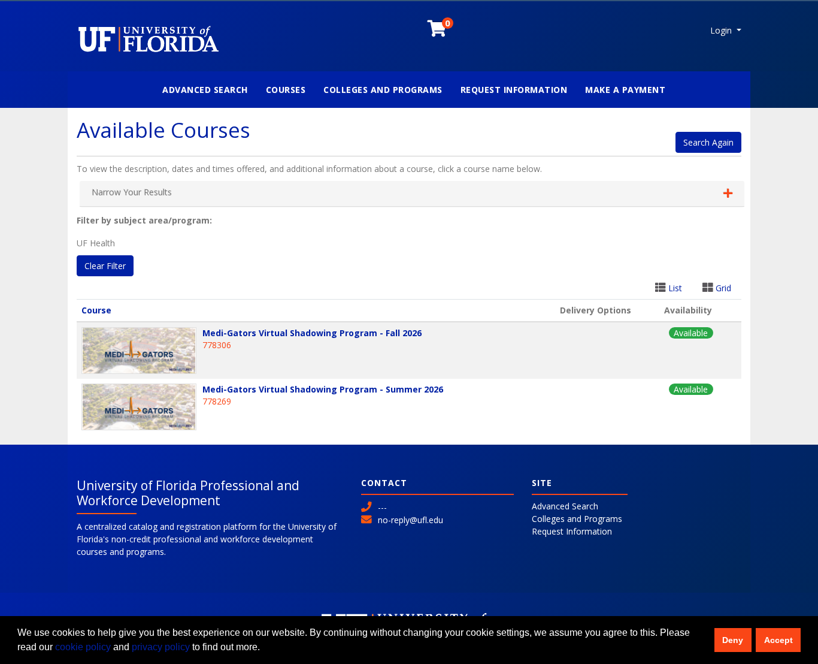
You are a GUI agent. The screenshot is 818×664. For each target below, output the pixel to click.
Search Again (708, 142)
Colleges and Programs (383, 89)
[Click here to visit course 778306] (141, 350)
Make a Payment (625, 89)
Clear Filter (105, 265)
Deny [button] (732, 640)
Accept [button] (778, 640)
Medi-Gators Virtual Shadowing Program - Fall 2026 (312, 333)
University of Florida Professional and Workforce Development (188, 493)
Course (96, 310)
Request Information (514, 89)
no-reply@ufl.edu (410, 520)
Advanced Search (205, 89)
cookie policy (83, 647)
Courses (286, 89)
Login (722, 30)
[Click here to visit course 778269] (141, 407)
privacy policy (161, 647)
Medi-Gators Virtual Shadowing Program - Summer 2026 (322, 389)
